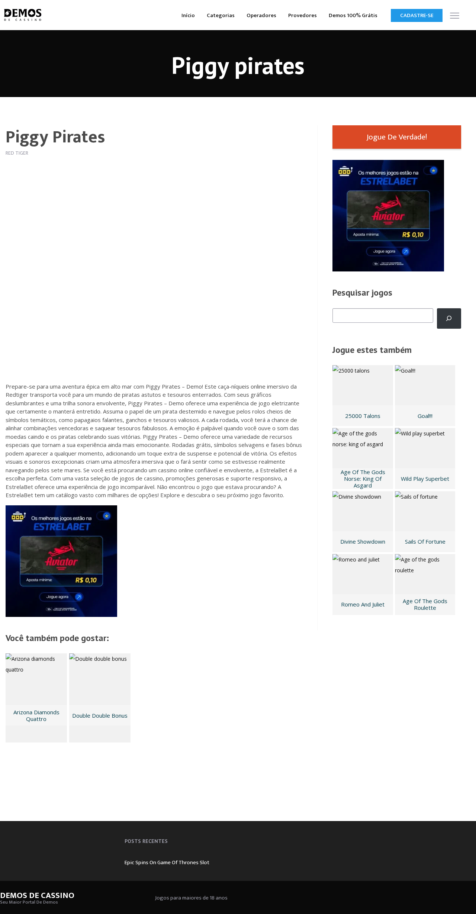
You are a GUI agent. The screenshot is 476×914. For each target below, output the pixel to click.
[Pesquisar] (449, 318)
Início (188, 15)
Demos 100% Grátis (353, 15)
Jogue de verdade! (397, 137)
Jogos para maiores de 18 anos (191, 897)
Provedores (302, 15)
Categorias (221, 15)
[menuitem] (188, 15)
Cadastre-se (416, 15)
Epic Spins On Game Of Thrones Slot (167, 862)
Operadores (261, 15)
